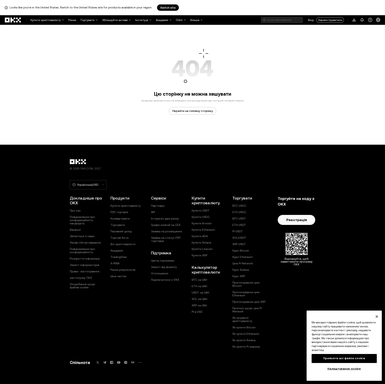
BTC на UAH (199, 279)
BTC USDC (239, 205)
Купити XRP (199, 255)
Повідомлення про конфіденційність (82, 250)
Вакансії (75, 229)
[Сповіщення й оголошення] (362, 20)
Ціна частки (118, 276)
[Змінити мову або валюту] (378, 20)
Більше (194, 20)
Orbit (179, 20)
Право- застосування (84, 271)
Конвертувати (120, 218)
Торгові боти (119, 237)
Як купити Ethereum (245, 333)
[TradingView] (133, 362)
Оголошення (159, 273)
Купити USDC (201, 217)
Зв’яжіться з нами (82, 236)
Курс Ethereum (242, 257)
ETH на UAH (199, 286)
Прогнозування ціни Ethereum (245, 294)
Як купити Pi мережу (246, 346)
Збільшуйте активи (115, 20)
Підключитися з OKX (165, 279)
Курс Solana (240, 269)
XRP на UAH (199, 305)
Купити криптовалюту (45, 20)
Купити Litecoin (202, 249)
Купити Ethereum (203, 229)
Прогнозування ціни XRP (248, 301)
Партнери (157, 205)
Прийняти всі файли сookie (344, 358)
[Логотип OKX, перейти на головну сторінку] (13, 20)
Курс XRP (238, 276)
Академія (162, 20)
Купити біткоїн (202, 223)
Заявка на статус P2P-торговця (166, 239)
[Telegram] (104, 362)
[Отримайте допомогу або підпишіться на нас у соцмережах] (370, 20)
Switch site (168, 7)
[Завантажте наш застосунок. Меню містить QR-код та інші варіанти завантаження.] (354, 20)
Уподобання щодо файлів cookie (82, 286)
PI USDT (237, 231)
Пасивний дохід (121, 231)
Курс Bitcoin (240, 250)
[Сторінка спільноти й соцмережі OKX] (140, 362)
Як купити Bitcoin (244, 327)
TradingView (118, 257)
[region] (344, 346)
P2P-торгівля (119, 212)
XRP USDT (239, 244)
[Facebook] (111, 362)
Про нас (75, 210)
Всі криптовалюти (122, 244)
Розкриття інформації (85, 258)
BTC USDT (239, 218)
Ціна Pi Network (242, 263)
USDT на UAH (200, 292)
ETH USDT (239, 225)
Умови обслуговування (85, 242)
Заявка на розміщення (166, 231)
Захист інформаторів (84, 265)
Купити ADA (200, 236)
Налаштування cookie (344, 368)
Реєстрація (296, 220)
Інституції (141, 20)
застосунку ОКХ (81, 277)
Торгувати (87, 20)
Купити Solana (201, 242)
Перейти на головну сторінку (192, 110)
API (153, 212)
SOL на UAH (199, 299)
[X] (97, 362)
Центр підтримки (162, 260)
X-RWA (115, 263)
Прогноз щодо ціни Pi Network (247, 310)
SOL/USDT (239, 237)
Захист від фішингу (164, 267)
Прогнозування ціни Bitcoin (245, 284)
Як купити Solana (243, 340)
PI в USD (197, 311)
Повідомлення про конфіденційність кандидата (82, 220)
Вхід (311, 20)
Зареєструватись (330, 20)
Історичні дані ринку (165, 218)
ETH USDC (239, 212)
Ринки (72, 20)
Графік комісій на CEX (165, 225)
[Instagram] (126, 362)
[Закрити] (376, 316)
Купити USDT (201, 210)
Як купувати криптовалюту (242, 319)
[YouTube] (119, 362)
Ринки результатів (122, 269)
